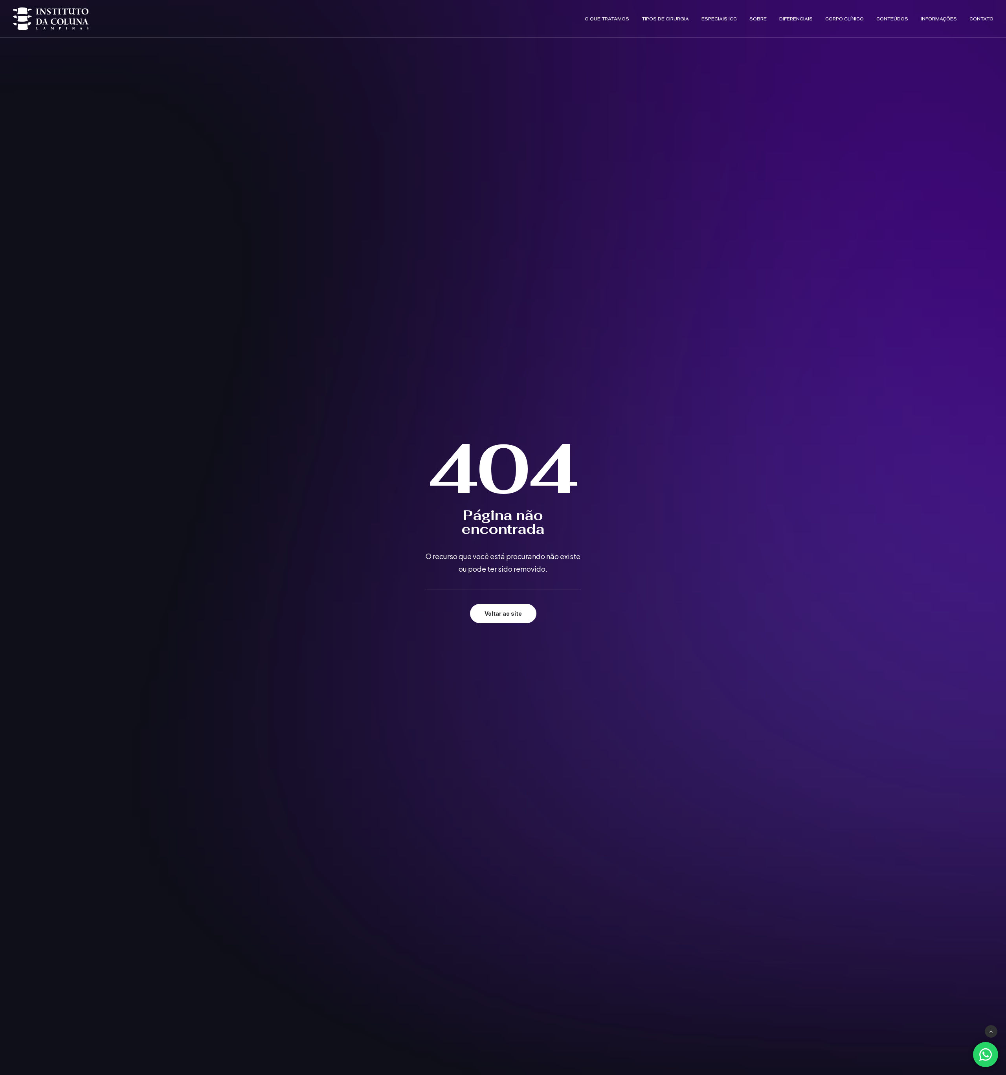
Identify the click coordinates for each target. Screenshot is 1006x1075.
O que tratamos (607, 19)
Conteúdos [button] (892, 19)
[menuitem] (610, 19)
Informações (939, 19)
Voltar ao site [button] (503, 613)
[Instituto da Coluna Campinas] (51, 19)
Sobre (758, 19)
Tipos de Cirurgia (665, 19)
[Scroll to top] (991, 1030)
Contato (981, 19)
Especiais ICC (719, 19)
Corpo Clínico (844, 19)
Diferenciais (796, 19)
